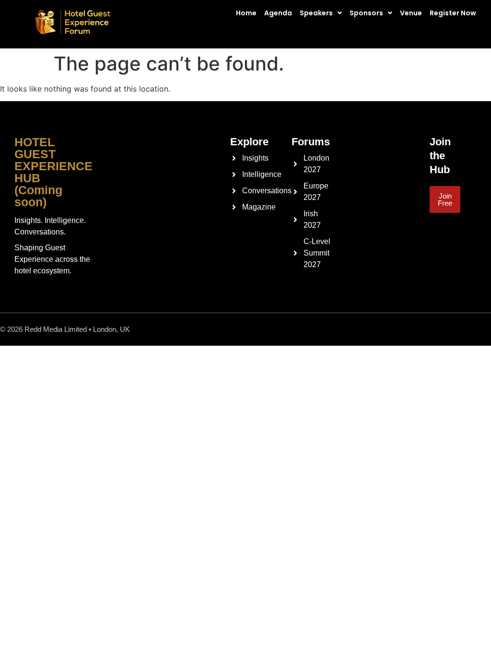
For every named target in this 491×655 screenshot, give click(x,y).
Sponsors (366, 13)
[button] (323, 13)
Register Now (453, 13)
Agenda (278, 13)
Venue (411, 13)
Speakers (316, 13)
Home (246, 13)
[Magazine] (232, 207)
